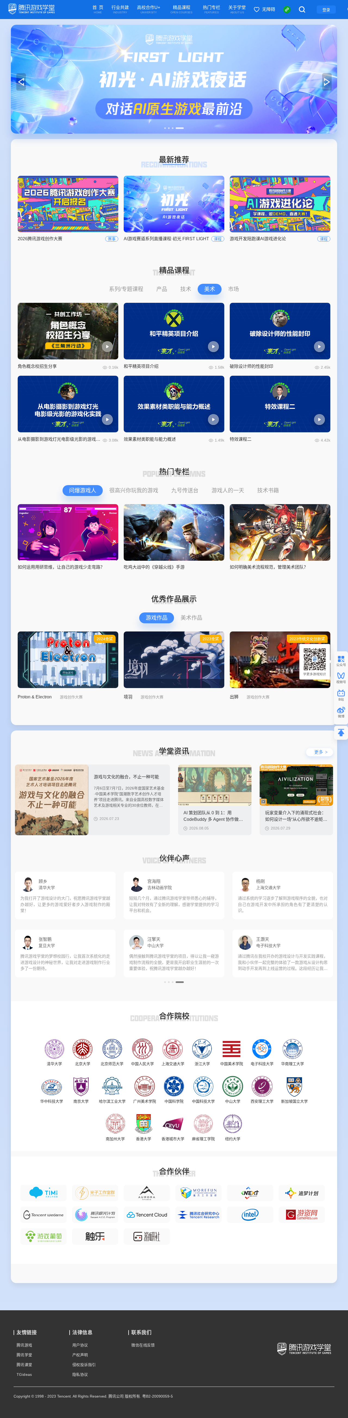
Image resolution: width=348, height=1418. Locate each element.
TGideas (24, 1374)
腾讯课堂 (24, 1364)
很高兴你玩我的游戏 (133, 491)
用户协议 (80, 1345)
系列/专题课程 (126, 289)
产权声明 (80, 1355)
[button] (168, 128)
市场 (233, 289)
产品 (161, 289)
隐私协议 (80, 1374)
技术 (185, 289)
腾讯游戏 (24, 1345)
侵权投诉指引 (84, 1364)
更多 (321, 752)
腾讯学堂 (24, 1355)
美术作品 (191, 618)
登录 (326, 10)
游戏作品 (156, 618)
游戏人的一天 (228, 491)
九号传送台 (184, 491)
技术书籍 (268, 491)
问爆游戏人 (82, 491)
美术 (209, 289)
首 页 (97, 9)
